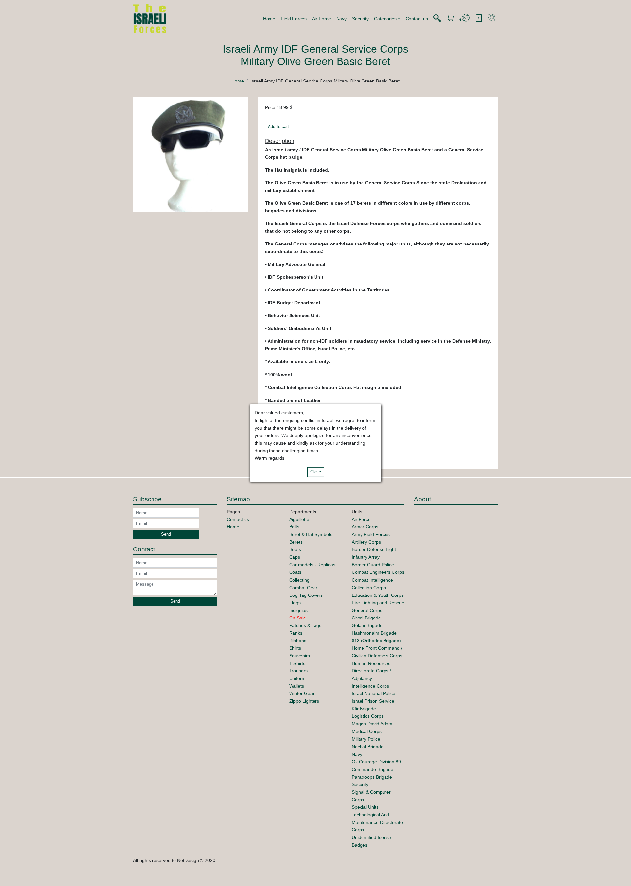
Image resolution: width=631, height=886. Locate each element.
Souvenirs (299, 655)
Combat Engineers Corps (378, 572)
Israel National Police (373, 693)
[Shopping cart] (450, 19)
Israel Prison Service (373, 701)
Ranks (295, 633)
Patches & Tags (305, 625)
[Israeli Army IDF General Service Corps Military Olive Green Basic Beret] (190, 154)
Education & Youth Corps (378, 595)
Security (360, 18)
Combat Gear (303, 587)
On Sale (297, 617)
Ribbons (297, 640)
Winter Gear (302, 693)
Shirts (295, 648)
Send (166, 534)
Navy (341, 18)
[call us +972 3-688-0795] (491, 18)
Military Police (366, 739)
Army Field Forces (371, 534)
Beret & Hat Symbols (310, 534)
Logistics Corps (368, 716)
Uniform (297, 678)
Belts (294, 526)
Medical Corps (367, 731)
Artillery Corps (366, 542)
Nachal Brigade (368, 746)
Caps (294, 557)
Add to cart (278, 126)
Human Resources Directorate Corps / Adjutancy (371, 671)
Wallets (296, 685)
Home (269, 18)
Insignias (298, 610)
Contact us (417, 18)
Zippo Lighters (304, 701)
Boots (295, 549)
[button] (387, 19)
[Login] (478, 19)
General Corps (367, 610)
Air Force (321, 18)
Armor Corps (365, 526)
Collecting (299, 580)
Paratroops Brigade (372, 777)
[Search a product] (437, 19)
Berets (296, 542)
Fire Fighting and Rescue (378, 602)
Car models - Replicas (312, 564)
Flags (295, 602)
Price (270, 107)
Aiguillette (299, 519)
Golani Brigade (367, 625)
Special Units (365, 807)
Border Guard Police (373, 564)
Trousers (298, 670)
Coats (295, 572)
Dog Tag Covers (306, 595)
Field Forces (294, 18)
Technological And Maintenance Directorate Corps (377, 822)
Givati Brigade (366, 617)
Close (315, 472)
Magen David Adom (372, 723)
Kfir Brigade (364, 708)
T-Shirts (297, 663)
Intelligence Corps (370, 685)
